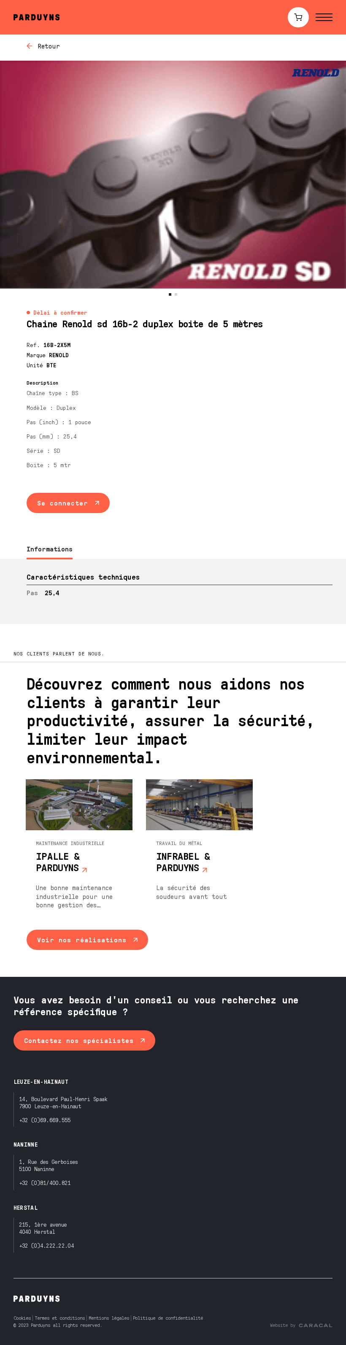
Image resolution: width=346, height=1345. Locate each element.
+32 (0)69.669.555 (45, 1119)
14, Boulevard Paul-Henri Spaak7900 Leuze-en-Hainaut (63, 1102)
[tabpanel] (173, 591)
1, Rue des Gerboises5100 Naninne (48, 1165)
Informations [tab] (50, 549)
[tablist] (173, 549)
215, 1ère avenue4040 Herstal (43, 1228)
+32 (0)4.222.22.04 (46, 1245)
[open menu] (324, 17)
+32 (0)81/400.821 (45, 1182)
